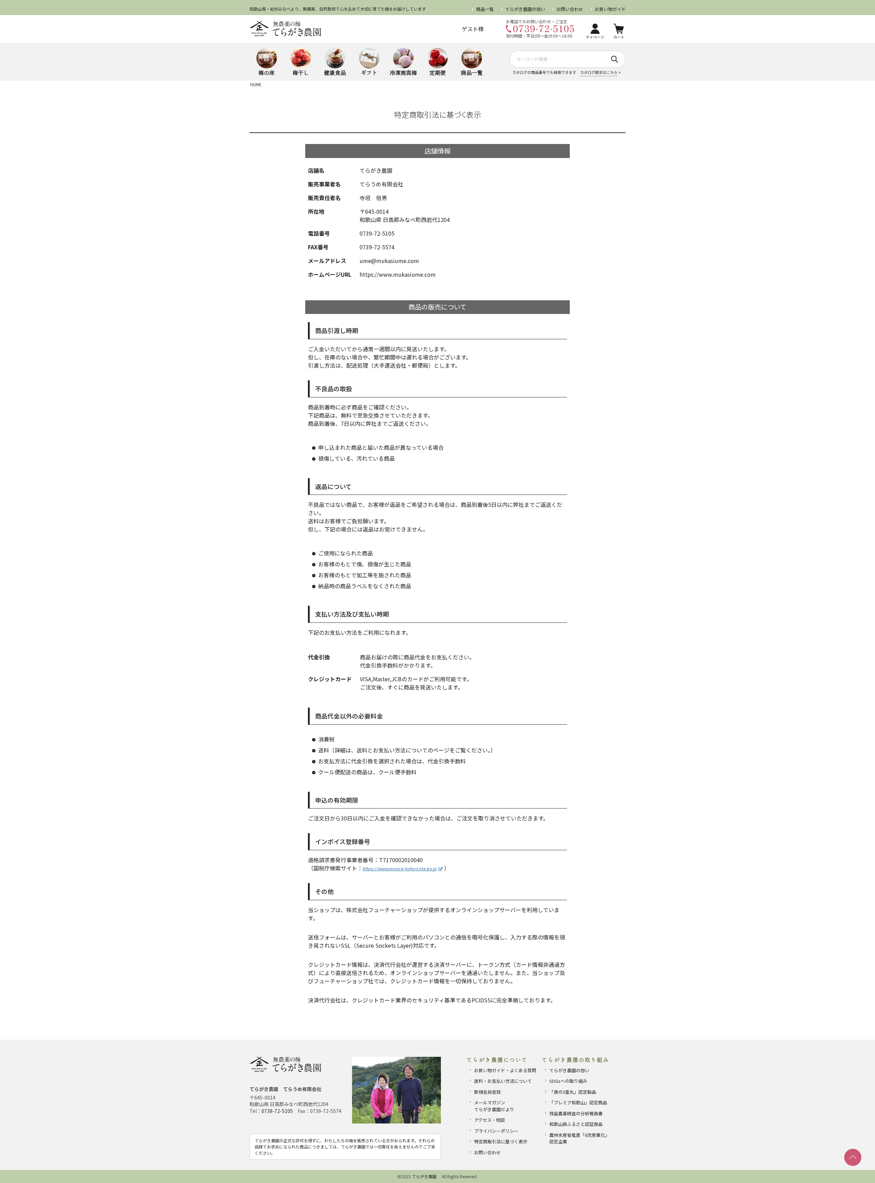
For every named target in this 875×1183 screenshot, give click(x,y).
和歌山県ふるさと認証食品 (576, 1124)
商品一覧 (485, 9)
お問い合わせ (569, 9)
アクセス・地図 (489, 1120)
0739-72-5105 (277, 1110)
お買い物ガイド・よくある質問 (505, 1070)
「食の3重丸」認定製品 (572, 1092)
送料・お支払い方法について (503, 1081)
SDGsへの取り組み (568, 1081)
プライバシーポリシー (496, 1131)
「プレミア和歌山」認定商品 (578, 1102)
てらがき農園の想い (525, 9)
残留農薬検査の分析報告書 (576, 1113)
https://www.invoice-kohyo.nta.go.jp (400, 868)
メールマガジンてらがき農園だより (494, 1106)
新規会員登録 (487, 1092)
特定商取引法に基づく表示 (500, 1141)
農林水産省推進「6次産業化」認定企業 (579, 1138)
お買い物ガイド (610, 9)
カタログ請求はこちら (599, 72)
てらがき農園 (424, 1176)
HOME (255, 84)
